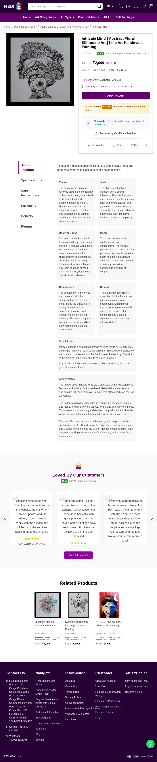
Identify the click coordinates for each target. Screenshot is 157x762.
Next (152, 518)
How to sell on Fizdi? (136, 681)
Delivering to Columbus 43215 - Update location (108, 86)
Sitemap (39, 739)
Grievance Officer (74, 703)
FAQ (97, 717)
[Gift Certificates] (128, 6)
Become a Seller (134, 692)
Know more (100, 124)
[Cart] (151, 6)
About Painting (28, 167)
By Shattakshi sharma (106, 633)
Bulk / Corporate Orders (108, 706)
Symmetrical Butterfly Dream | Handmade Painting (76, 626)
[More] (56, 17)
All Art (107, 17)
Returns (27, 226)
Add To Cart (51, 653)
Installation (71, 719)
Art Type (66, 17)
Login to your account (137, 686)
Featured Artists (88, 17)
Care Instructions (30, 193)
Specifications (31, 180)
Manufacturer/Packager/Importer (82, 708)
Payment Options (104, 712)
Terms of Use (72, 692)
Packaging (28, 205)
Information (75, 673)
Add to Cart (115, 95)
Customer (103, 673)
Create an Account (105, 681)
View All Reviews (78, 555)
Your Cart (100, 686)
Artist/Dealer (136, 673)
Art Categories (44, 17)
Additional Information (47, 712)
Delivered (87, 80)
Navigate (43, 673)
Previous (5, 518)
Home (27, 17)
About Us (70, 681)
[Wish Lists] (144, 6)
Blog (37, 734)
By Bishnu (39, 633)
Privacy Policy (73, 697)
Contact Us (71, 686)
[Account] (136, 6)
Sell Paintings (125, 17)
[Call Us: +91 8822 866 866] (121, 6)
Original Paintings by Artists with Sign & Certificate (46, 703)
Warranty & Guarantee (77, 714)
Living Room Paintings (47, 723)
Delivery (27, 216)
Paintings (40, 728)
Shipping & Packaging (107, 701)
